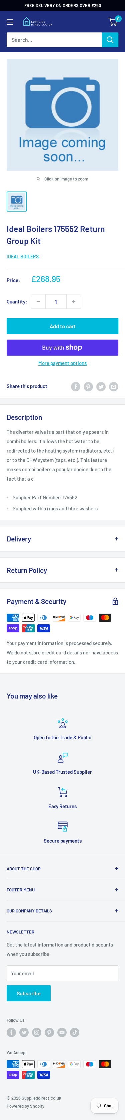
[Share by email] (113, 386)
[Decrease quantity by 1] (38, 301)
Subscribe (29, 993)
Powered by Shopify (25, 1106)
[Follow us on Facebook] (11, 1032)
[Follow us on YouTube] (62, 1032)
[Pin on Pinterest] (88, 386)
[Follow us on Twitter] (24, 1032)
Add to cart (63, 326)
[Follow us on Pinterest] (49, 1032)
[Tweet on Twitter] (101, 386)
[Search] (110, 39)
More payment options (62, 363)
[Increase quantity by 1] (74, 301)
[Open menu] (10, 22)
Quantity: (17, 301)
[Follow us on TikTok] (74, 1032)
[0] (113, 22)
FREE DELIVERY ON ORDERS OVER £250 (62, 5)
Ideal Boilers (23, 256)
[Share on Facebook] (75, 386)
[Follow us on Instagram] (36, 1032)
